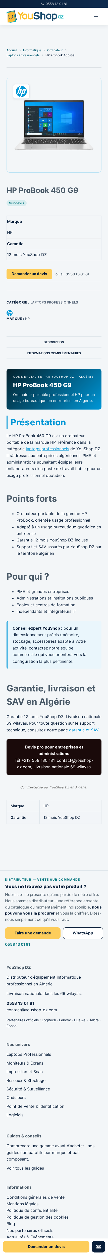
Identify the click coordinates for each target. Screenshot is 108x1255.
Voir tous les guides (25, 1168)
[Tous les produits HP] (10, 312)
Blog (11, 1223)
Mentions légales (22, 1203)
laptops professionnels (47, 448)
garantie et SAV (83, 729)
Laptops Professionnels (54, 302)
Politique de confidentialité (32, 1210)
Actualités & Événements (30, 1236)
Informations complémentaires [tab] (54, 353)
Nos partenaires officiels (30, 1230)
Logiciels (15, 1114)
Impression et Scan (25, 1071)
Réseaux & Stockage (26, 1080)
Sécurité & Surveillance (28, 1088)
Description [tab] (54, 342)
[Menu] (95, 16)
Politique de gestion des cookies (38, 1217)
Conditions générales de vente (36, 1197)
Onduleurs (16, 1097)
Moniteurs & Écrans (25, 1063)
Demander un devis (29, 273)
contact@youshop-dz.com (32, 1009)
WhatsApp (83, 933)
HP (27, 319)
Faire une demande (33, 933)
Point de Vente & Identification (35, 1106)
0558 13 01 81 (17, 944)
